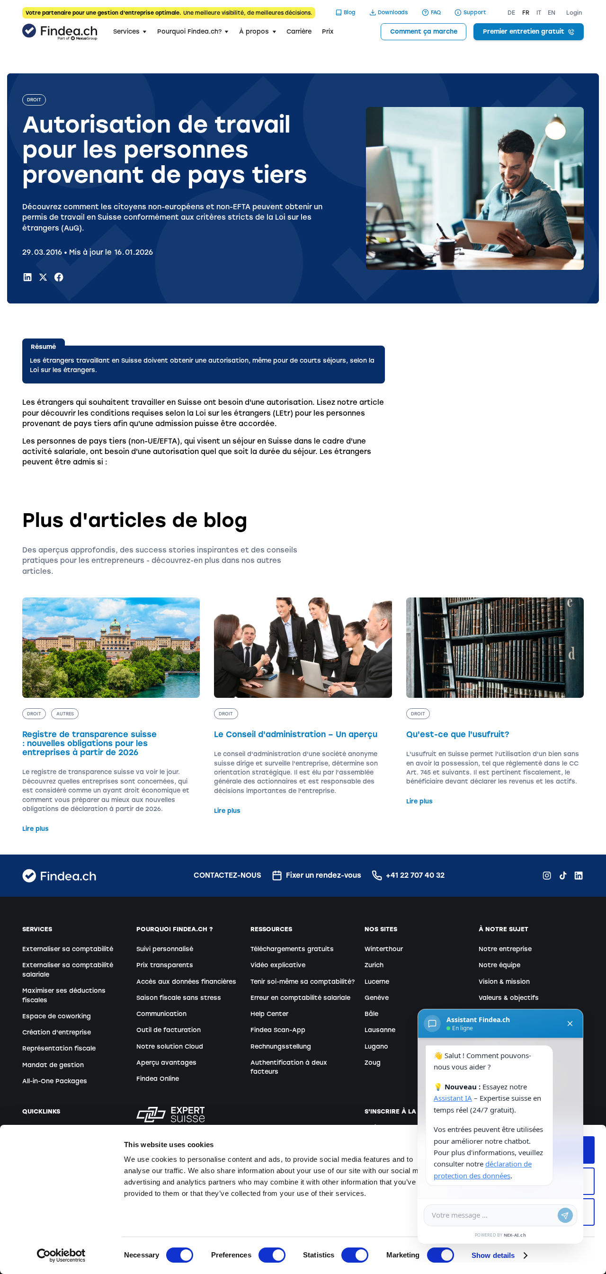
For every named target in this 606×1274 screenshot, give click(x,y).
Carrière (299, 31)
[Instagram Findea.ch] (547, 875)
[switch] (271, 1255)
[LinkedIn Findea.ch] (27, 277)
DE (511, 12)
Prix (328, 31)
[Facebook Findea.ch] (58, 277)
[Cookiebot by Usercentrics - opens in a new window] (61, 1255)
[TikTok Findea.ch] (563, 875)
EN (551, 12)
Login (574, 12)
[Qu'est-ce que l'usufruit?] (495, 701)
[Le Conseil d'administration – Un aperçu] (303, 706)
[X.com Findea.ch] (43, 277)
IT (538, 12)
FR (525, 12)
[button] (130, 32)
